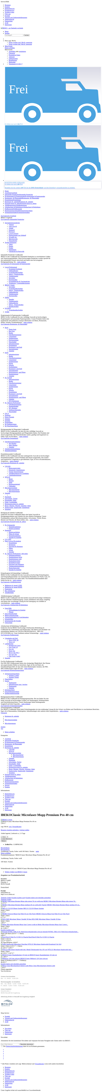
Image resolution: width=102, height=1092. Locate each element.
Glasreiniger (12, 336)
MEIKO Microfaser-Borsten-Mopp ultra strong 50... (59, 901)
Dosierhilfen (9, 422)
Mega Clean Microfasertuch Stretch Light (42, 966)
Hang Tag (12, 651)
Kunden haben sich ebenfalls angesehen (38, 898)
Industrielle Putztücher (12, 740)
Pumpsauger (13, 686)
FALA (7, 413)
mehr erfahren (21, 262)
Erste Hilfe (8, 608)
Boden (11, 333)
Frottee (11, 248)
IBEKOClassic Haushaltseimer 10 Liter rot (43, 955)
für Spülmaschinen (11, 424)
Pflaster (11, 612)
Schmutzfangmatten (11, 783)
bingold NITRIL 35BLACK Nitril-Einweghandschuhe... (60, 932)
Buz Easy (12, 331)
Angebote (8, 739)
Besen (11, 479)
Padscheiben (9, 679)
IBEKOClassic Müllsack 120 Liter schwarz (34, 958)
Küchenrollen (13, 280)
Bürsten (11, 481)
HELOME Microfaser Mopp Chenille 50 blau (46, 919)
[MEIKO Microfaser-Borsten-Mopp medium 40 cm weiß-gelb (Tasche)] (24, 905)
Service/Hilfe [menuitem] (14, 13)
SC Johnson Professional (12, 403)
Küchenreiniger (14, 340)
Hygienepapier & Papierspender (15, 742)
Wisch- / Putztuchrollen (16, 290)
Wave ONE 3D (14, 640)
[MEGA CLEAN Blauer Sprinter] (12, 908)
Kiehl (6, 352)
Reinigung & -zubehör (12, 748)
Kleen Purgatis (9, 417)
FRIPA (7, 297)
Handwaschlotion (14, 528)
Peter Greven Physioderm (13, 541)
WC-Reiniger (13, 408)
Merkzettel (12, 62)
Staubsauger (12, 683)
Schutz (11, 550)
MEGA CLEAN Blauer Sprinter (33, 908)
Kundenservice (9, 10)
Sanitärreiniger (13, 338)
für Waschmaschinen (11, 426)
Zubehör (11, 351)
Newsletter (8, 1028)
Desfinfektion (13, 367)
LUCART (8, 539)
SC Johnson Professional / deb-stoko (16, 553)
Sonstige (7, 420)
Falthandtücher (13, 271)
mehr (37, 851)
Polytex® (12, 232)
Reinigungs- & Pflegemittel (13, 744)
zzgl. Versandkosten (15, 826)
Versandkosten (39, 1064)
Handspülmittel (13, 406)
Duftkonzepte (9, 780)
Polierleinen (12, 250)
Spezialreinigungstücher (12, 223)
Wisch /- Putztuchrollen (16, 274)
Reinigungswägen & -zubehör (14, 504)
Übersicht (12, 53)
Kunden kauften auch (18, 898)
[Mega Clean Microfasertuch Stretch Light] (15, 966)
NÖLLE (7, 477)
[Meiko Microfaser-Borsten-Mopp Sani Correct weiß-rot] (19, 924)
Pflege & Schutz (14, 534)
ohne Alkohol (13, 445)
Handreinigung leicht (15, 557)
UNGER (7, 466)
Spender (11, 299)
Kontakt (7, 16)
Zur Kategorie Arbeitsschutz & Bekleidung (14, 605)
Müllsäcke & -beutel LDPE (13, 585)
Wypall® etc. (13, 237)
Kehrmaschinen (10, 690)
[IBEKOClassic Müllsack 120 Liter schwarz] (10, 958)
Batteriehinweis (10, 8)
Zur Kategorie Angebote (8, 216)
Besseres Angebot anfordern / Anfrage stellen (15, 830)
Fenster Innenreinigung (16, 472)
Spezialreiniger (13, 349)
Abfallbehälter (9, 592)
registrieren (22, 51)
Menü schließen (10, 48)
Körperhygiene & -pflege (13, 774)
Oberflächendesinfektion (12, 442)
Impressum (8, 25)
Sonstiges (8, 509)
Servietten (12, 278)
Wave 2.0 (12, 642)
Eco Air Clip (13, 654)
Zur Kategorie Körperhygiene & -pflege (13, 521)
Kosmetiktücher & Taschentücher (19, 281)
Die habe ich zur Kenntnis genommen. (24, 1046)
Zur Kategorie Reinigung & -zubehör (12, 463)
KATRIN (8, 308)
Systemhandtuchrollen (16, 272)
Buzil (6, 327)
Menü (6, 31)
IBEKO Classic (10, 285)
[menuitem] (53, 5)
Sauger (7, 681)
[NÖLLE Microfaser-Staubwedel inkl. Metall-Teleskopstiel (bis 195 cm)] (24, 949)
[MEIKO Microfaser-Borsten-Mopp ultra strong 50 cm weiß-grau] (22, 901)
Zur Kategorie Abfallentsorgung (11, 582)
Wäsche (11, 365)
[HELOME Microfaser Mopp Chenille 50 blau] (16, 919)
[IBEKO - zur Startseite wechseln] (12, 28)
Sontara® (12, 230)
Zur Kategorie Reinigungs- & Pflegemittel (14, 324)
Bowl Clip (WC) (14, 653)
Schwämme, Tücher (11, 498)
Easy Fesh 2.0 (13, 647)
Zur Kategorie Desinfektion (9, 438)
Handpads (8, 497)
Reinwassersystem (14, 468)
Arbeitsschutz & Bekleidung (14, 778)
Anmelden (12, 51)
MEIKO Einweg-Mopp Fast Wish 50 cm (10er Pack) (53, 914)
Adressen (12, 57)
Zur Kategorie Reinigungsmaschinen (12, 670)
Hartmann (8, 530)
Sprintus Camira (14, 675)
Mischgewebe (13, 239)
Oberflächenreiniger (15, 335)
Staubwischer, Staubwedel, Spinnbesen (17, 507)
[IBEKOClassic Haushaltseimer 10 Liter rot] (15, 955)
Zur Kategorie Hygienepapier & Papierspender (15, 264)
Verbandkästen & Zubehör (17, 610)
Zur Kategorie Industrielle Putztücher (12, 219)
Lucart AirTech (13, 233)
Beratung (8, 5)
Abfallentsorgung (10, 776)
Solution (7, 419)
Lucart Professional (11, 267)
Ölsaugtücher (13, 241)
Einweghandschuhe (11, 614)
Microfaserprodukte (11, 488)
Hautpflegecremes (14, 562)
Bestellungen (13, 60)
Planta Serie (12, 329)
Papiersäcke (8, 589)
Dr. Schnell (8, 378)
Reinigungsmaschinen (12, 782)
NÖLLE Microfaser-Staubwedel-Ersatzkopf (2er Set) (44, 944)
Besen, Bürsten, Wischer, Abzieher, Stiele (18, 506)
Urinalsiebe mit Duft (11, 638)
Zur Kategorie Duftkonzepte (10, 635)
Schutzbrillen (9, 619)
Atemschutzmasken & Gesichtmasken (17, 617)
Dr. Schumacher (10, 525)
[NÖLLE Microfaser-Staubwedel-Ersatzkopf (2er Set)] (14, 944)
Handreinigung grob (15, 559)
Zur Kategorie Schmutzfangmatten (12, 706)
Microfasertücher (14, 489)
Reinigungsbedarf (14, 484)
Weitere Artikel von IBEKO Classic (16, 872)
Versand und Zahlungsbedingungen (16, 17)
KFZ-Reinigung (14, 401)
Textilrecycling (9, 12)
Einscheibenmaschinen (12, 691)
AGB (6, 23)
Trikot (11, 244)
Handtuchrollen (14, 306)
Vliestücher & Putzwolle (16, 251)
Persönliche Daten (14, 55)
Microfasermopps (14, 491)
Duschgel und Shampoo (16, 564)
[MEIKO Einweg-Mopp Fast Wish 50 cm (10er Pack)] (18, 914)
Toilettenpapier (13, 276)
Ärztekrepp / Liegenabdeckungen (19, 283)
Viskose (11, 224)
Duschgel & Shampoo (16, 546)
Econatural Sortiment (15, 269)
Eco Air (11, 649)
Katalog (7, 7)
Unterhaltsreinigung (15, 475)
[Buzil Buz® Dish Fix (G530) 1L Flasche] (14, 937)
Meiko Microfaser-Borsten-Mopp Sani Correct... (53, 924)
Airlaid (11, 228)
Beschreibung (5, 848)
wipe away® (13, 226)
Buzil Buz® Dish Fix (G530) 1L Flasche (41, 937)
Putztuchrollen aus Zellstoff (17, 235)
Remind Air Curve (14, 645)
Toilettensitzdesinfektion (12, 449)
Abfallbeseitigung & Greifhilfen (19, 473)
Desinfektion (13, 345)
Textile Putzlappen (10, 242)
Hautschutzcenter (14, 568)
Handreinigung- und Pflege (17, 397)
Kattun (11, 246)
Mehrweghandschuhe (11, 615)
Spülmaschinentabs (15, 410)
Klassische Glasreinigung (17, 470)
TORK (7, 312)
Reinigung (12, 545)
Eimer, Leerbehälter (11, 502)
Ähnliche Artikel (6, 898)
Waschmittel (12, 342)
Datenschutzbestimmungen (14, 1046)
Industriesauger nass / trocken (18, 684)
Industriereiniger (14, 344)
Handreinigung (13, 374)
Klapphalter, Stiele (10, 500)
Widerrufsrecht (9, 19)
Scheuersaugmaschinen (12, 674)
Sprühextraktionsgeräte (12, 693)
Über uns (8, 14)
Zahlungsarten (13, 58)
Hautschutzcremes (14, 561)
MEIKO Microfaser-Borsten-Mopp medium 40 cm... (63, 905)
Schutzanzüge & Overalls (13, 621)
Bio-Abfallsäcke (10, 591)
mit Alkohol (12, 443)
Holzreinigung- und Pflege (17, 372)
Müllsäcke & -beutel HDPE (13, 587)
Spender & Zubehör (15, 537)
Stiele (10, 482)
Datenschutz (9, 21)
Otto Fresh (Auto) (14, 656)
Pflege (11, 548)
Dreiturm (7, 415)
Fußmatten (12, 486)
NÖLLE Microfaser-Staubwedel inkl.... (60, 949)
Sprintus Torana (14, 677)
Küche (11, 363)
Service (7, 785)
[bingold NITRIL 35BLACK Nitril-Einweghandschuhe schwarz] (22, 932)
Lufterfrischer (9, 644)
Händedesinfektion (11, 451)
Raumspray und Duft (15, 347)
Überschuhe (8, 622)
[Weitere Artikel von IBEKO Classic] (6, 820)
